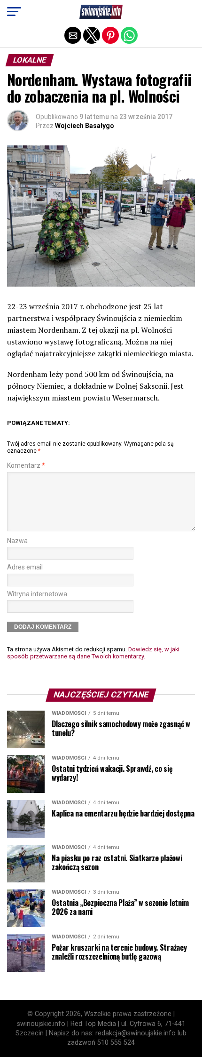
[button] (14, 11)
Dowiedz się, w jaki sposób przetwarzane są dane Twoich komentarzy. (93, 653)
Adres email (25, 567)
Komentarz (26, 465)
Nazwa (17, 541)
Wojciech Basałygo (84, 125)
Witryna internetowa (37, 594)
